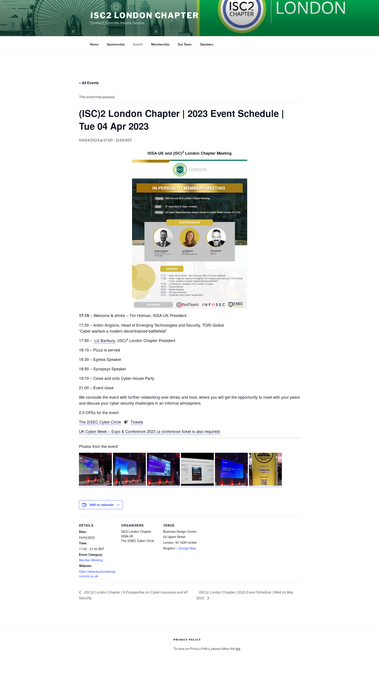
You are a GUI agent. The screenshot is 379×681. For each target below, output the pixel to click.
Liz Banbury (104, 340)
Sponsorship (116, 44)
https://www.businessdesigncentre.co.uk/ (97, 573)
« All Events (89, 82)
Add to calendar (102, 504)
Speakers (206, 44)
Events (138, 44)
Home (94, 44)
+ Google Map (186, 548)
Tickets (137, 422)
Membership (160, 44)
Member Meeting (91, 560)
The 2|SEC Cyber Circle (100, 422)
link (238, 648)
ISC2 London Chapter (144, 15)
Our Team (185, 44)
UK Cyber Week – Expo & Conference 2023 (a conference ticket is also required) (149, 431)
